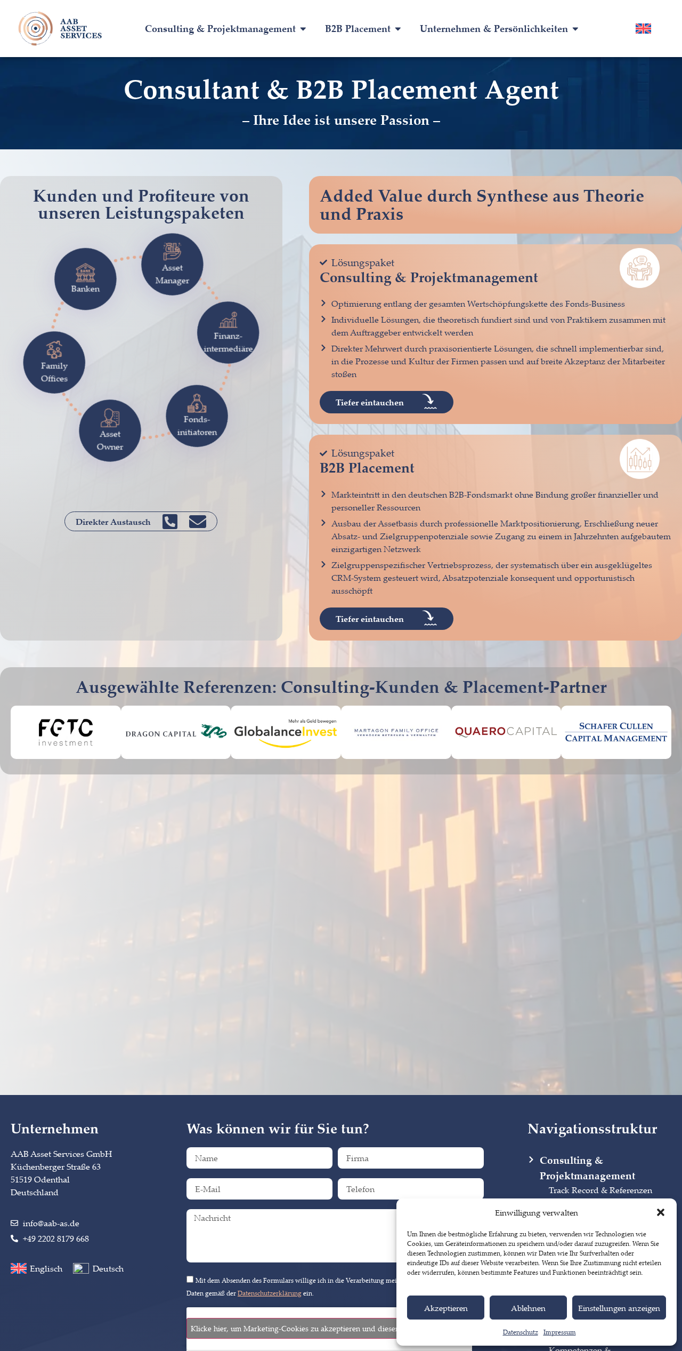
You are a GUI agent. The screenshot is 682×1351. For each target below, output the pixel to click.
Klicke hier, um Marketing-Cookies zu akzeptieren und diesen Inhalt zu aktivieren (329, 1328)
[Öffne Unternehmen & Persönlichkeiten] (575, 28)
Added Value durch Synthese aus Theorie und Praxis (482, 204)
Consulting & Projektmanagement (429, 277)
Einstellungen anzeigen (619, 1307)
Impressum (559, 1332)
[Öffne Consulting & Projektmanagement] (303, 28)
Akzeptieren (446, 1307)
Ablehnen (528, 1307)
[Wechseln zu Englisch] (643, 28)
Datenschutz (520, 1332)
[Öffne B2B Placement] (398, 28)
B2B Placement (367, 467)
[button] (660, 1212)
